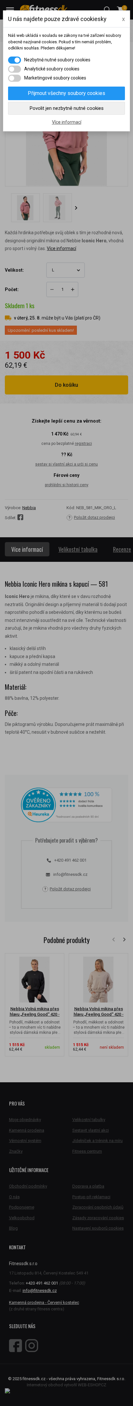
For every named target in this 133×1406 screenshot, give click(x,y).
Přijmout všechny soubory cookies (66, 93)
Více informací (66, 122)
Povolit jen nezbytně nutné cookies (67, 108)
